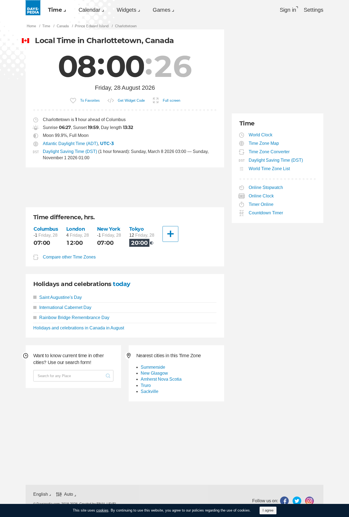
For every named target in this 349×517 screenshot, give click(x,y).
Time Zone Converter (269, 151)
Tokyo (136, 229)
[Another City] (170, 234)
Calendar (89, 10)
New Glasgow (154, 373)
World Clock (260, 135)
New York (109, 229)
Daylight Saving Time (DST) (70, 151)
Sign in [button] (288, 10)
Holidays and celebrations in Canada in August (78, 328)
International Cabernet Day (65, 307)
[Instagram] (309, 501)
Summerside (153, 367)
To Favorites (90, 100)
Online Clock (261, 196)
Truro (146, 385)
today (121, 284)
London (75, 229)
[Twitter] (297, 501)
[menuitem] (55, 9)
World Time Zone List (269, 168)
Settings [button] (313, 10)
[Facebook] (284, 501)
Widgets (126, 10)
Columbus (46, 229)
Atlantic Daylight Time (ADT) (70, 143)
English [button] (40, 494)
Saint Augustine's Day (60, 297)
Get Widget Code (131, 100)
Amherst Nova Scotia (161, 379)
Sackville (149, 391)
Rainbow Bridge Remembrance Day (74, 317)
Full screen (171, 100)
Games (161, 10)
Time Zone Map (264, 143)
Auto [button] (68, 494)
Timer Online (261, 204)
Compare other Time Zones (69, 257)
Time (55, 10)
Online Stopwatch (266, 187)
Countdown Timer (266, 213)
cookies (102, 510)
